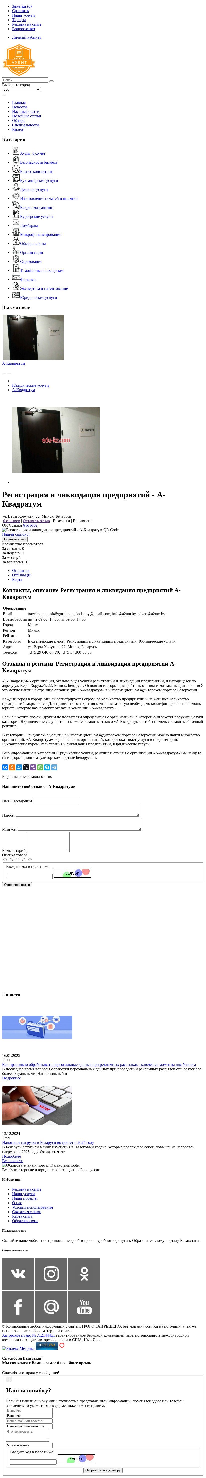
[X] (26, 767)
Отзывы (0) (21, 575)
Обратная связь (25, 1221)
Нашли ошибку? (16, 534)
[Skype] (47, 767)
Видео (17, 129)
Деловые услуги (34, 189)
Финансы (28, 279)
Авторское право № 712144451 (28, 1335)
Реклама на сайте (26, 1189)
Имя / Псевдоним (17, 801)
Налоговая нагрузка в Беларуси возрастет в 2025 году (48, 1142)
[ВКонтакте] (5, 767)
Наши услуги (23, 1194)
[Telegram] (54, 767)
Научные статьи (25, 111)
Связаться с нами (26, 1212)
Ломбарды (29, 225)
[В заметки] (9, 373)
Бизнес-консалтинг (36, 171)
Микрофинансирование (40, 234)
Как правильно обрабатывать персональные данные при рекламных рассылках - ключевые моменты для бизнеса (99, 1064)
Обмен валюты (33, 243)
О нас (17, 1203)
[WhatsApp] (40, 767)
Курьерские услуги (36, 216)
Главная (19, 102)
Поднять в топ (15, 539)
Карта (17, 579)
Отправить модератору (103, 1470)
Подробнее (11, 1078)
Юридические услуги (38, 297)
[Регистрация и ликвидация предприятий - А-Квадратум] (56, 482)
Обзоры (18, 120)
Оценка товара (14, 855)
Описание (20, 570)
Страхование (31, 261)
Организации (31, 252)
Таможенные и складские (42, 270)
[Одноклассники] (12, 767)
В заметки (61, 521)
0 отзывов (11, 521)
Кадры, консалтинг (36, 207)
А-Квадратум (13, 363)
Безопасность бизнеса (38, 162)
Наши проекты (25, 1198)
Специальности (25, 125)
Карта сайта (22, 1216)
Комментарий (14, 850)
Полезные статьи (26, 116)
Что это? (30, 525)
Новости (19, 107)
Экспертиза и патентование (44, 288)
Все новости (12, 1161)
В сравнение (83, 521)
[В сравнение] (4, 373)
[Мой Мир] (19, 767)
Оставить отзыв (36, 521)
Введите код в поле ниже (27, 866)
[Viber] (33, 767)
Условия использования (32, 1207)
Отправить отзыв (17, 885)
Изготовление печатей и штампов (49, 198)
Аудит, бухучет (32, 153)
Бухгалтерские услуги (39, 180)
